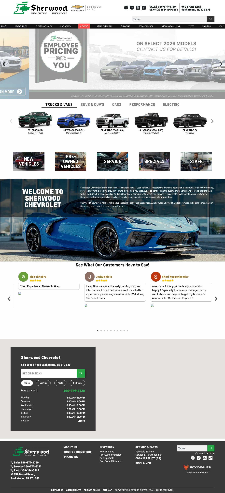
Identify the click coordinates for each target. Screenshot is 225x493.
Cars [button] (116, 104)
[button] (3, 26)
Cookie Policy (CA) (148, 458)
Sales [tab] (27, 382)
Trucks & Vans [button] (59, 104)
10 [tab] (127, 331)
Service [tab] (43, 382)
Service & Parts (146, 447)
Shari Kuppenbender (175, 276)
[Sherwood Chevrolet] (40, 7)
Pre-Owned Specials (110, 461)
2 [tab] (101, 331)
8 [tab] (121, 331)
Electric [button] (171, 104)
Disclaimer (143, 463)
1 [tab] (97, 331)
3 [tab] (104, 331)
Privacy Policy (92, 490)
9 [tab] (124, 331)
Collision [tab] (77, 382)
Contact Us (57, 490)
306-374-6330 (74, 391)
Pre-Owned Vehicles (110, 454)
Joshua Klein (104, 276)
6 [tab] (114, 331)
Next (221, 64)
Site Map (107, 490)
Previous (4, 64)
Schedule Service (144, 451)
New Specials (107, 458)
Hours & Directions (78, 451)
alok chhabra (38, 276)
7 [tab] (117, 331)
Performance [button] (142, 104)
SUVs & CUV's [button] (92, 104)
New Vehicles (107, 451)
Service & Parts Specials (148, 454)
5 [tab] (111, 331)
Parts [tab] (60, 382)
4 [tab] (107, 331)
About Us (70, 447)
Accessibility (73, 490)
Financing (71, 456)
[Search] (210, 19)
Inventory (107, 447)
